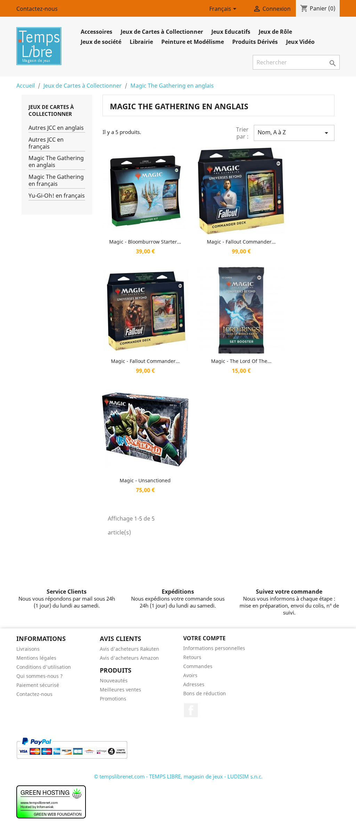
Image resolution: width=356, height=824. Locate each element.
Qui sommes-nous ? (39, 676)
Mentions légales (36, 658)
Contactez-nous (37, 9)
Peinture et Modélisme (192, 42)
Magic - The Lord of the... (241, 361)
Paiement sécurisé (37, 685)
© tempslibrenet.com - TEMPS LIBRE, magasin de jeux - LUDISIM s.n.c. (178, 776)
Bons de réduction (204, 693)
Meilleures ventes (120, 689)
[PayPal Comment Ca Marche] (71, 747)
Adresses (193, 684)
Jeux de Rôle (275, 31)
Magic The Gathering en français (56, 180)
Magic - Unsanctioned (145, 480)
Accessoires (96, 31)
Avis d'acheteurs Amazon (129, 658)
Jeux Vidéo (300, 42)
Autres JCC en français (46, 143)
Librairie (141, 42)
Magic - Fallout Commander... (241, 241)
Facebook (191, 710)
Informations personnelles (214, 648)
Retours (192, 657)
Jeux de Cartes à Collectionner (162, 31)
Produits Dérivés (255, 42)
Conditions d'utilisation (43, 667)
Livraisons (28, 648)
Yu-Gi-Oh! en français (57, 195)
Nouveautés (114, 680)
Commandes (197, 666)
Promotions (113, 698)
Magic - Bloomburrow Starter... (145, 241)
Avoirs (190, 675)
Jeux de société (101, 42)
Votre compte (204, 638)
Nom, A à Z (294, 132)
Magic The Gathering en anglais (56, 161)
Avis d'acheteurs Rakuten (129, 648)
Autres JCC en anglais (56, 128)
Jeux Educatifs (230, 31)
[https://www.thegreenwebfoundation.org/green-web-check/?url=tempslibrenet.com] (51, 801)
